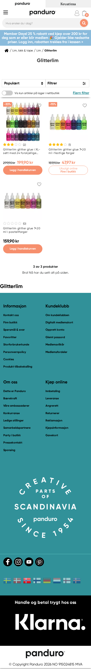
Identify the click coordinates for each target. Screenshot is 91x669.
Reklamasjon (54, 420)
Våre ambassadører (16, 405)
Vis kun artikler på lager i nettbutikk (37, 93)
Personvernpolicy (14, 352)
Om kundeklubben (57, 315)
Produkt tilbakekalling (17, 366)
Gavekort (52, 435)
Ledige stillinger (13, 420)
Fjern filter (81, 93)
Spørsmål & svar (14, 329)
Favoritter (10, 337)
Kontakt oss (11, 315)
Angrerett (52, 405)
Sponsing (9, 450)
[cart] (84, 13)
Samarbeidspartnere (16, 427)
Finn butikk (10, 322)
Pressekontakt (12, 442)
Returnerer (52, 413)
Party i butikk (12, 435)
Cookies (8, 359)
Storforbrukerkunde (16, 344)
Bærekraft (10, 398)
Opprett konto (55, 329)
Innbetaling (53, 391)
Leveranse (52, 398)
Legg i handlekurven (23, 170)
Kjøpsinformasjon (57, 427)
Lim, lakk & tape (22, 50)
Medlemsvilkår (55, 344)
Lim (38, 50)
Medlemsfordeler (56, 352)
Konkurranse (11, 413)
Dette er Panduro (14, 391)
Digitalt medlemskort (59, 322)
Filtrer (52, 83)
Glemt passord (55, 337)
